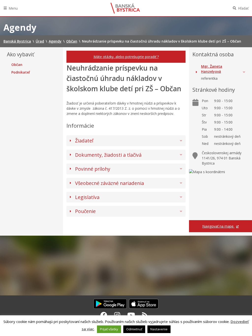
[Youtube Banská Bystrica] (131, 315)
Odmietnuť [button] (134, 329)
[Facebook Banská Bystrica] (103, 315)
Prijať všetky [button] (109, 329)
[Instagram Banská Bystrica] (117, 315)
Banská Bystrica (125, 8)
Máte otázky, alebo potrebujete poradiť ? (126, 56)
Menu (13, 8)
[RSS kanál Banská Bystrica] (145, 315)
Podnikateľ (20, 72)
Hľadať (243, 8)
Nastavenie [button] (159, 329)
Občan (16, 64)
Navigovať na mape (218, 226)
